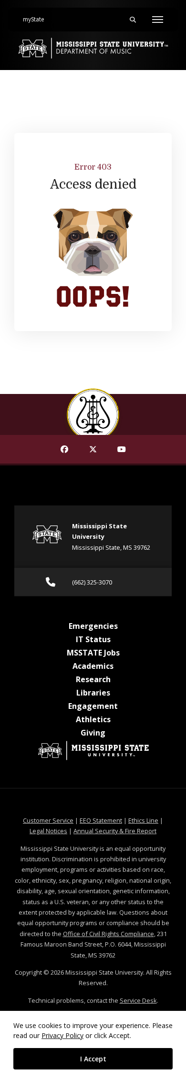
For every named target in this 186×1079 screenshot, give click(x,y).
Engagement (93, 706)
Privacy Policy (62, 1035)
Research (93, 679)
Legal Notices (48, 831)
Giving (93, 732)
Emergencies (93, 626)
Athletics (93, 719)
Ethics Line (143, 820)
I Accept (93, 1058)
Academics (93, 666)
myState (37, 19)
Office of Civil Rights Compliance (108, 933)
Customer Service (48, 820)
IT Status (93, 639)
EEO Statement (101, 820)
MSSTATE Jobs (93, 652)
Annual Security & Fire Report (114, 831)
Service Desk (138, 1000)
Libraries (93, 692)
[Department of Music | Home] (93, 48)
